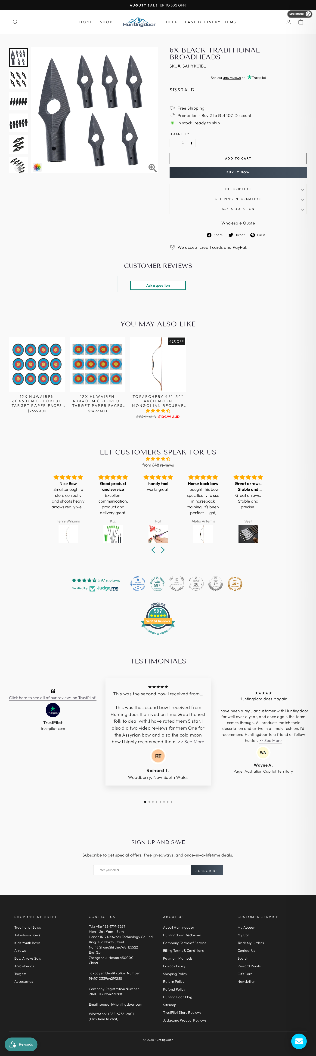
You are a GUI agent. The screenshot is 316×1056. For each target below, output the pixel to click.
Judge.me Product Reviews (184, 1020)
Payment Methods (177, 958)
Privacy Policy (174, 966)
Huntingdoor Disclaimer (182, 935)
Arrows (20, 950)
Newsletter (246, 981)
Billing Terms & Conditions (183, 950)
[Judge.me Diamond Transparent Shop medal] (137, 583)
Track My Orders (251, 943)
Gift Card (245, 974)
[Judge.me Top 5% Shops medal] (215, 583)
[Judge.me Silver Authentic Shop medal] (176, 583)
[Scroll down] (18, 168)
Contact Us (246, 950)
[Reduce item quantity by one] (174, 143)
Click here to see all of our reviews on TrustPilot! (52, 697)
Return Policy (173, 981)
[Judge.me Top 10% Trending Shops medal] (235, 583)
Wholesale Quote (238, 223)
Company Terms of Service (184, 943)
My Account (247, 927)
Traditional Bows (27, 927)
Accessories (23, 981)
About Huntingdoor (178, 927)
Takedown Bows (27, 935)
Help (172, 22)
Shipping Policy (175, 974)
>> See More (191, 741)
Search (243, 958)
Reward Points (249, 966)
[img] (158, 459)
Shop (106, 22)
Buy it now (238, 172)
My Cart (244, 935)
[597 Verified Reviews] (158, 637)
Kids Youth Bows (27, 943)
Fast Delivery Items (211, 22)
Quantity (180, 134)
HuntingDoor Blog (177, 997)
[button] (158, 410)
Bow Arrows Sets (27, 958)
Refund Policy (174, 989)
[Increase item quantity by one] (191, 143)
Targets (20, 974)
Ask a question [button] (158, 285)
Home (86, 22)
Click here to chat (103, 1019)
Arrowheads (24, 966)
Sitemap (170, 1005)
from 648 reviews (158, 465)
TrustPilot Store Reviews (182, 1012)
